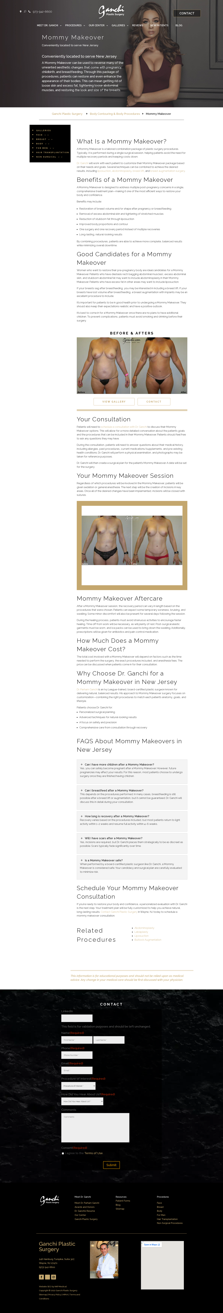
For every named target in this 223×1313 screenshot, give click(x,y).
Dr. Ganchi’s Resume (85, 1211)
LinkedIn (67, 1011)
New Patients (159, 25)
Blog (179, 25)
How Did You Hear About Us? (88, 1094)
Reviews (137, 25)
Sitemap (120, 1209)
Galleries (118, 25)
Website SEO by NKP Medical (53, 1286)
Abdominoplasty (144, 927)
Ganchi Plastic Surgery (86, 1219)
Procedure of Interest (83, 1078)
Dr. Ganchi (82, 163)
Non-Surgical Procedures (170, 1223)
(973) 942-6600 (47, 1267)
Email (72, 1063)
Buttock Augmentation (148, 939)
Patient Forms (123, 1201)
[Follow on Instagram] (53, 1277)
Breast (160, 1207)
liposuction (104, 170)
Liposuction (142, 935)
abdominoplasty (121, 170)
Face (159, 1203)
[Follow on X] (47, 1277)
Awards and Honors (85, 1207)
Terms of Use (93, 1153)
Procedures (73, 25)
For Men (161, 1215)
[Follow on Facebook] (41, 1277)
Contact (186, 13)
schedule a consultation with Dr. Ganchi (124, 426)
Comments (68, 1109)
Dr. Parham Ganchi (87, 689)
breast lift (138, 170)
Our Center (97, 25)
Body (159, 1211)
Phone (72, 1048)
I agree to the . (84, 1153)
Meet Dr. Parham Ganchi (87, 1203)
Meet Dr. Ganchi (47, 25)
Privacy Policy (54, 1294)
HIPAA (65, 1294)
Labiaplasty (141, 931)
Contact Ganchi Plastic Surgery (119, 911)
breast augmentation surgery (167, 170)
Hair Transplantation (167, 1219)
